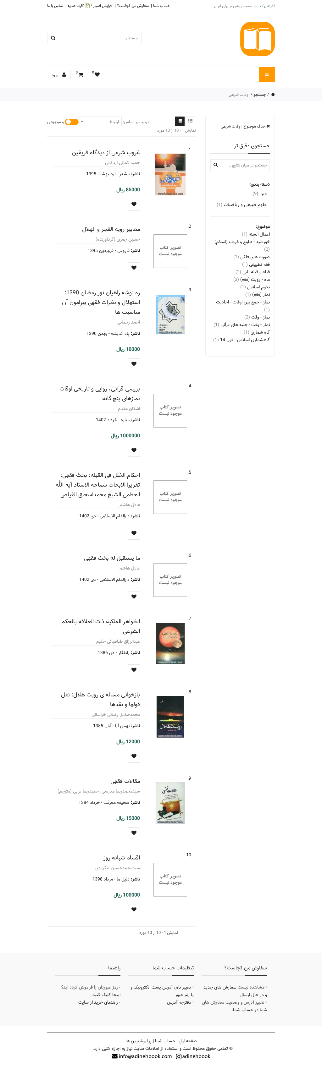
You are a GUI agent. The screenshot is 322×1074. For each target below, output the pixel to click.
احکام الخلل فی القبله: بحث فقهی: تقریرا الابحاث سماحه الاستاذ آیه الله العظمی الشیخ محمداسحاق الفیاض (98, 484)
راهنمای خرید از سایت (98, 1002)
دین (260, 194)
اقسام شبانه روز (121, 858)
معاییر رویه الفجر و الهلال (111, 229)
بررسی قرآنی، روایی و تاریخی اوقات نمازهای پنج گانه (99, 393)
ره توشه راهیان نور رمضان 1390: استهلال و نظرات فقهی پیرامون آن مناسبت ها (101, 302)
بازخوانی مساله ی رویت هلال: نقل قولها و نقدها (100, 699)
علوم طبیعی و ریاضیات (242, 205)
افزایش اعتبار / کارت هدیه (90, 5)
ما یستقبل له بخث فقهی (112, 558)
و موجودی (55, 121)
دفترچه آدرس (179, 1002)
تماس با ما (55, 6)
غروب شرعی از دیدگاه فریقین (106, 152)
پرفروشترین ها (138, 1041)
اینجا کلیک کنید (106, 995)
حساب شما (161, 6)
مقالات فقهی (125, 781)
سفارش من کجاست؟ (133, 6)
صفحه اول (188, 1041)
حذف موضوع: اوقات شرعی (244, 126)
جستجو (259, 94)
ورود (55, 75)
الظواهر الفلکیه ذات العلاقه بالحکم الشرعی (100, 626)
